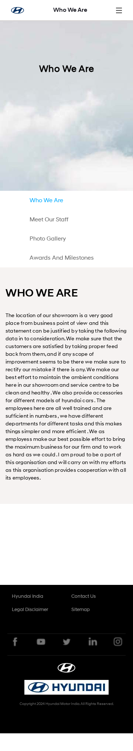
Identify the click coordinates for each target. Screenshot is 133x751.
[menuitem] (51, 200)
